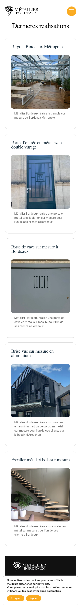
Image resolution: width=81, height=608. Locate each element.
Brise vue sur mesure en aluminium (32, 353)
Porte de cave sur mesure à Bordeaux (34, 249)
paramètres (54, 591)
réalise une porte (50, 318)
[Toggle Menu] (71, 11)
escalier (57, 526)
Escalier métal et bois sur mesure (40, 459)
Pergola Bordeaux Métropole (37, 46)
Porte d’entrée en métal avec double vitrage (36, 144)
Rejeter (33, 598)
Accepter (15, 598)
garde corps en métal (49, 426)
